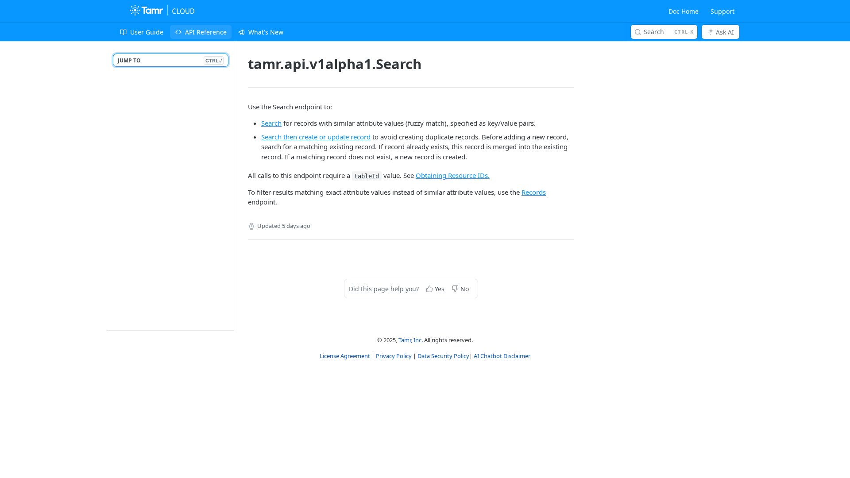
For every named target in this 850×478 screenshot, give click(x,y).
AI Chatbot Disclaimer (502, 356)
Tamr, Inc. (410, 340)
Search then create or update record (316, 136)
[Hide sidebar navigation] (232, 185)
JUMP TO (170, 60)
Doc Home (683, 11)
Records (534, 192)
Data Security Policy (443, 356)
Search (271, 123)
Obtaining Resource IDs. (453, 175)
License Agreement (345, 356)
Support (722, 11)
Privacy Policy (394, 356)
